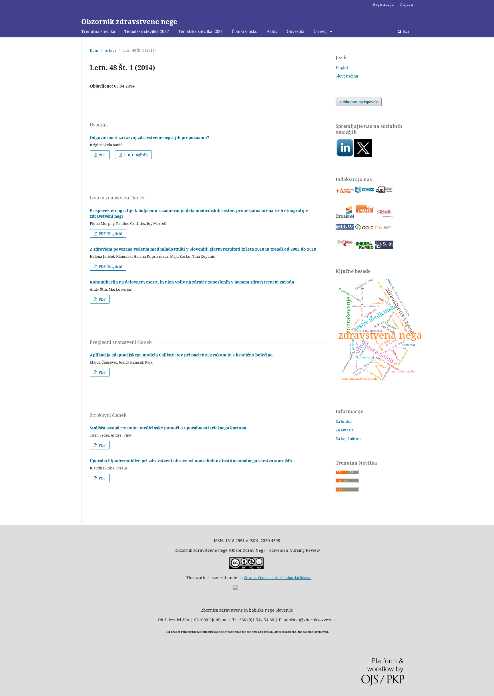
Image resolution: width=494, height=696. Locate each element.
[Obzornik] (363, 155)
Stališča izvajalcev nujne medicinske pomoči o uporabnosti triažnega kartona (168, 428)
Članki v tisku (245, 31)
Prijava (406, 4)
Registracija (383, 4)
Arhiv (272, 31)
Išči (405, 31)
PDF (102, 154)
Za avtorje (345, 430)
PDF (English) (135, 154)
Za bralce (344, 421)
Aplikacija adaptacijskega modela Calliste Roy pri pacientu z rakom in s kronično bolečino (181, 355)
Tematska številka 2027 (146, 31)
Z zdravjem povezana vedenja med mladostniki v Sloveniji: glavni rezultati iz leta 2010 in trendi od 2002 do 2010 (203, 249)
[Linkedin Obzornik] (345, 155)
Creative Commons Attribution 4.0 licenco (278, 577)
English (343, 67)
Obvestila (295, 31)
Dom (94, 50)
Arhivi (110, 50)
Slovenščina (347, 76)
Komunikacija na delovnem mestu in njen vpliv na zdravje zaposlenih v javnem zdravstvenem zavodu (192, 282)
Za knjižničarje (349, 438)
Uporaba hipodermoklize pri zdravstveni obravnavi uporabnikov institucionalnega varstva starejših (191, 460)
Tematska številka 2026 (200, 31)
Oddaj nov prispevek (359, 101)
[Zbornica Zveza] (247, 600)
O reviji (321, 31)
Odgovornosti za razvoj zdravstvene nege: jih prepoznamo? (149, 137)
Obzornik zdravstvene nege (129, 21)
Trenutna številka (98, 31)
